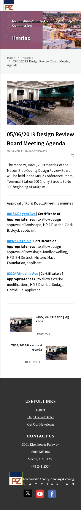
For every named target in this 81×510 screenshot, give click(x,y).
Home (11, 57)
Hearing (27, 57)
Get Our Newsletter (40, 424)
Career (40, 410)
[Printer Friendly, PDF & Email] (72, 155)
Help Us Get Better (40, 417)
